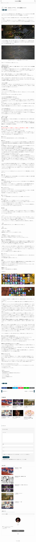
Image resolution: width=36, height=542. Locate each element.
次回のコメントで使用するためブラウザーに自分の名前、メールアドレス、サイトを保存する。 (16, 454)
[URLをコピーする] (32, 388)
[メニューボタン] (1, 1)
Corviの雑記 (18, 1)
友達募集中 (18, 530)
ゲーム (3, 383)
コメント (4, 432)
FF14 (6, 383)
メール (3, 447)
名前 (3, 444)
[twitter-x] (18, 533)
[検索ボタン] (35, 1)
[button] (4, 388)
